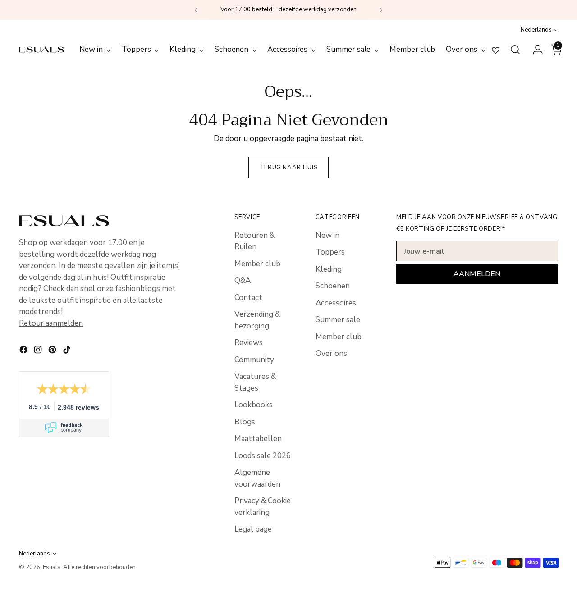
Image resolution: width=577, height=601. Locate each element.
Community (254, 360)
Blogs (244, 422)
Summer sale (338, 319)
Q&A (242, 280)
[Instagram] (38, 351)
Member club (257, 264)
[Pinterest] (53, 351)
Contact (248, 297)
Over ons (331, 353)
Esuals (51, 567)
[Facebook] (24, 351)
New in (327, 235)
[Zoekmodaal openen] (515, 50)
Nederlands (536, 30)
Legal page (253, 529)
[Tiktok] (67, 351)
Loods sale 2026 (262, 456)
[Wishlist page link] (495, 50)
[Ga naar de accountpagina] (534, 50)
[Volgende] (381, 10)
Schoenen (333, 286)
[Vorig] (196, 10)
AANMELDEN (476, 274)
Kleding (329, 269)
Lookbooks (253, 405)
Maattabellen (258, 438)
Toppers (330, 252)
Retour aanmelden (51, 323)
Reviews (248, 342)
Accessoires (336, 303)
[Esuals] (41, 49)
